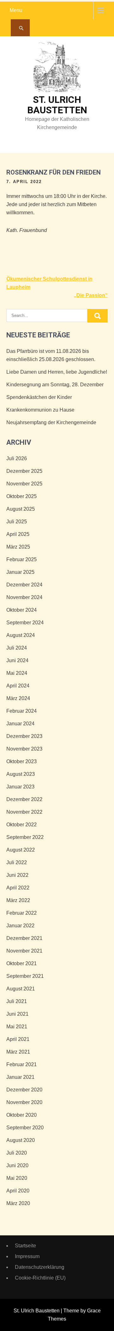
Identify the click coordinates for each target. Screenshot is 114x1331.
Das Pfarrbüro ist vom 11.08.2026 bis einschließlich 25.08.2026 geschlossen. (50, 355)
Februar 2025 (21, 559)
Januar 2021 (20, 1077)
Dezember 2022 (24, 799)
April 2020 (17, 1190)
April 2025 (17, 534)
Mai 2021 (16, 1026)
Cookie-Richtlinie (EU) (40, 1277)
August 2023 (20, 774)
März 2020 (18, 1203)
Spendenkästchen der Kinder (39, 397)
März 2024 (18, 698)
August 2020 (20, 1140)
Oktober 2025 (21, 496)
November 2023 (24, 749)
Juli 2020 (16, 1153)
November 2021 (24, 951)
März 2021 (18, 1052)
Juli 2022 (16, 862)
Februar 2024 (21, 711)
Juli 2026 (16, 458)
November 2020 (24, 1102)
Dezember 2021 (24, 938)
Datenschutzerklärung (39, 1267)
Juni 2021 (17, 1014)
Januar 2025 (20, 572)
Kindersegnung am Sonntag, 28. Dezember (55, 384)
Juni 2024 (17, 660)
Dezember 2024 (24, 584)
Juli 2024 (16, 648)
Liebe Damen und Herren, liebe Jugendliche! (56, 372)
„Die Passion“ (91, 295)
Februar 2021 (21, 1064)
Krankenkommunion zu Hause (40, 410)
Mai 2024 (16, 673)
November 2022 (24, 812)
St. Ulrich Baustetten (57, 105)
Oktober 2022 (21, 824)
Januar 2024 (20, 723)
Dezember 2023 (24, 736)
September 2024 (25, 622)
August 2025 (20, 509)
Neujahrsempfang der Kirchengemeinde (51, 422)
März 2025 (18, 547)
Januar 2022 (20, 925)
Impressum (27, 1256)
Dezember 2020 (24, 1089)
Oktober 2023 (21, 761)
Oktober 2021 (21, 963)
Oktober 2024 (21, 610)
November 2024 (24, 597)
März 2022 (18, 900)
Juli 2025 (16, 521)
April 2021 (17, 1039)
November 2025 (24, 483)
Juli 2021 (16, 1001)
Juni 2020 (17, 1165)
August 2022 (20, 850)
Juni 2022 (17, 875)
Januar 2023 (20, 786)
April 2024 (17, 685)
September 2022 (25, 837)
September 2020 (25, 1127)
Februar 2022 (21, 913)
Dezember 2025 (24, 471)
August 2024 (20, 635)
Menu (16, 10)
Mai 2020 (16, 1178)
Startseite (25, 1245)
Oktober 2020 (21, 1115)
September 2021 (25, 976)
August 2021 (20, 988)
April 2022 (17, 887)
